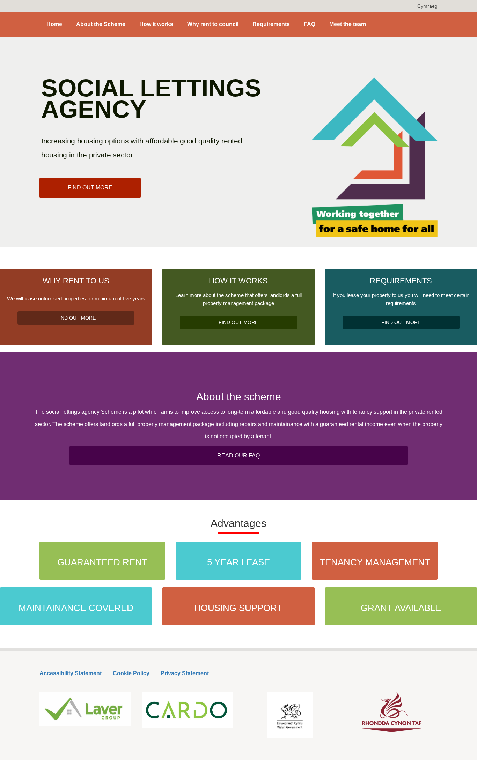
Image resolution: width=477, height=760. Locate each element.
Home (54, 24)
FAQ (309, 24)
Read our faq (238, 456)
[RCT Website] (392, 712)
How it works (156, 24)
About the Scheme (100, 24)
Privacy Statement (185, 673)
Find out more (90, 188)
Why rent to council (213, 24)
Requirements (271, 24)
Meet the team (347, 24)
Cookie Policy (131, 673)
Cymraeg (427, 6)
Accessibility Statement (70, 673)
